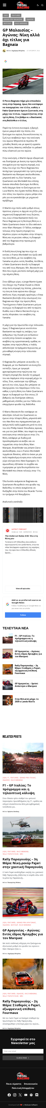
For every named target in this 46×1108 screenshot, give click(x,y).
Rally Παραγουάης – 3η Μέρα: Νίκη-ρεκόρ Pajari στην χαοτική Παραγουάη (23, 863)
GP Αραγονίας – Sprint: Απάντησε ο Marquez (26, 684)
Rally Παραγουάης (11, 854)
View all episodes (23, 588)
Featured (16, 15)
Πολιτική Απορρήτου (23, 1088)
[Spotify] (31, 1095)
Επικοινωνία (30, 1083)
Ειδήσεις (30, 19)
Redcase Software (31, 1105)
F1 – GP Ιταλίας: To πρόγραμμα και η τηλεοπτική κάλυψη (25, 638)
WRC (21, 854)
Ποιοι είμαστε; (13, 1083)
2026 (4, 778)
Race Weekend (21, 23)
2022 (6, 15)
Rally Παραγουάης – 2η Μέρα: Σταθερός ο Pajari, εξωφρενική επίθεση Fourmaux (28, 669)
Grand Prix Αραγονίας (26, 922)
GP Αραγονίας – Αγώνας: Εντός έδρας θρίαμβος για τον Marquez (28, 654)
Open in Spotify (24, 581)
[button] (5, 5)
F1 (8, 778)
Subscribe (21, 1058)
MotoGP (7, 23)
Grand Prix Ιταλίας (28, 778)
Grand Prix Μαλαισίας (13, 19)
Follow (23, 615)
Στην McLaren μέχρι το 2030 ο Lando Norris (27, 700)
